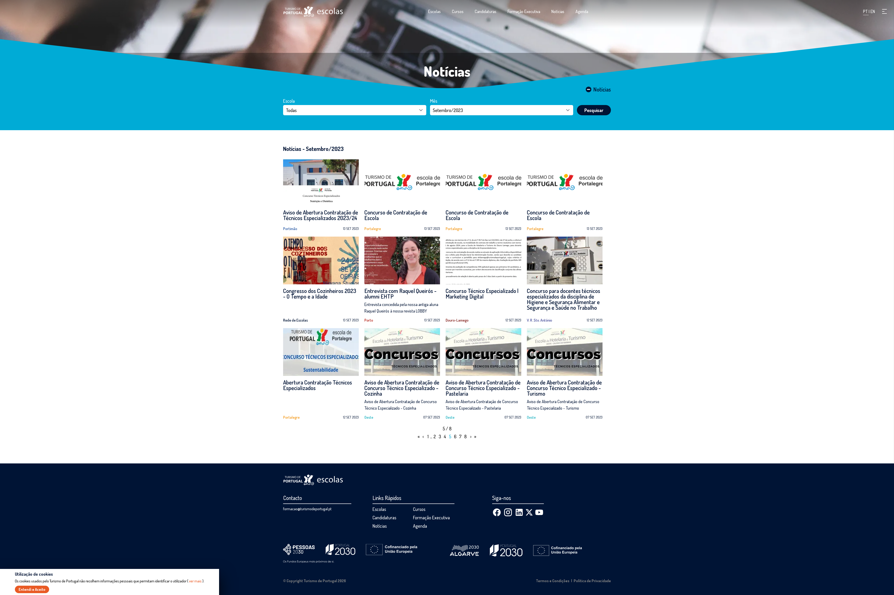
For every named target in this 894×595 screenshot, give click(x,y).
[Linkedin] (519, 512)
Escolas (434, 11)
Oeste (368, 417)
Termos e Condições (552, 580)
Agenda (582, 11)
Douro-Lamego (457, 320)
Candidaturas (485, 11)
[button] (884, 11)
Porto (368, 320)
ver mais (195, 581)
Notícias (557, 11)
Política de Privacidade (592, 580)
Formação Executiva (524, 11)
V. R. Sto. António (539, 320)
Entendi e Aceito (32, 589)
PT (866, 11)
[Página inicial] (313, 11)
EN (872, 11)
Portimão (290, 228)
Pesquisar (593, 110)
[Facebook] (496, 512)
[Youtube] (539, 512)
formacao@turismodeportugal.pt (307, 509)
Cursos (458, 11)
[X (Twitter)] (529, 512)
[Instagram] (508, 512)
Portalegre (372, 228)
